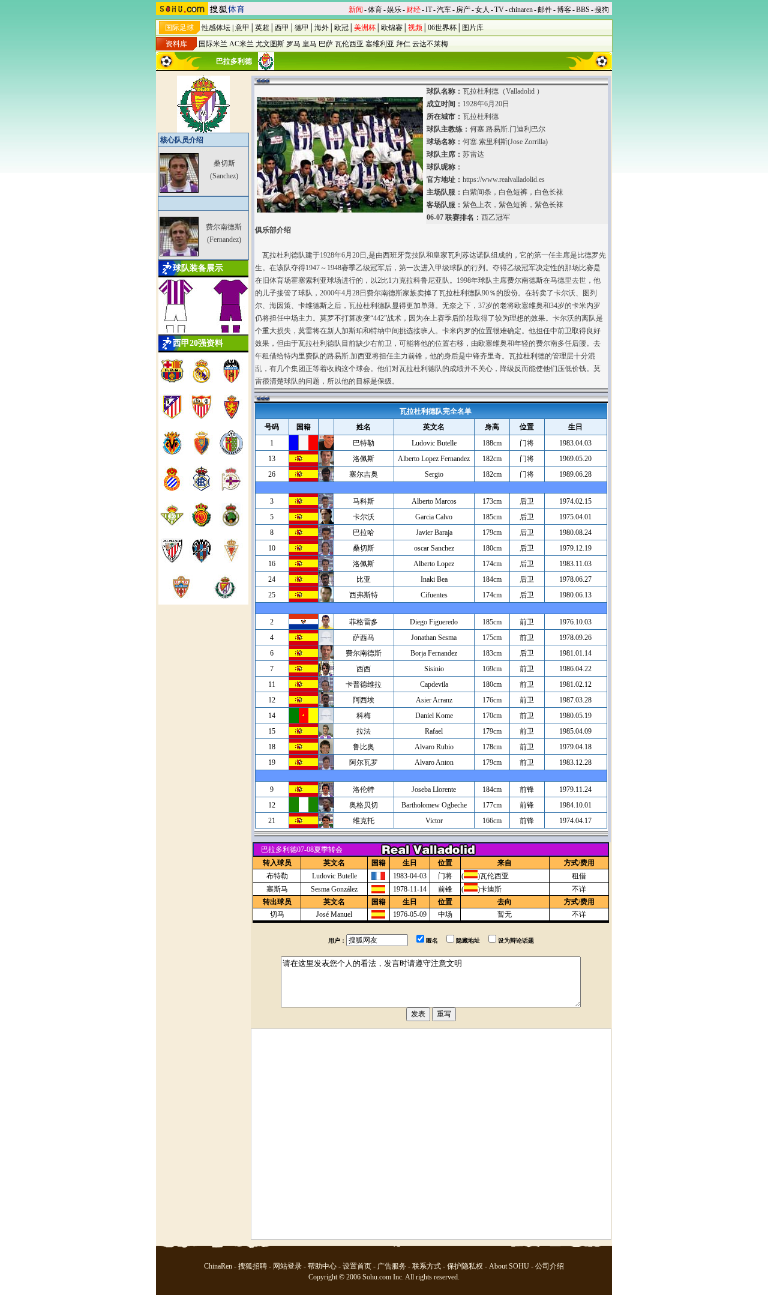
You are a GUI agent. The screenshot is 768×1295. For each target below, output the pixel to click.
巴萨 (326, 44)
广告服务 (391, 1266)
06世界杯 (442, 27)
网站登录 (287, 1266)
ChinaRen (218, 1266)
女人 (482, 9)
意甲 (242, 27)
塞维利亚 (379, 44)
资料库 (176, 44)
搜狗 (602, 9)
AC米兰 (241, 44)
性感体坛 (216, 27)
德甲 (302, 27)
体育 (375, 9)
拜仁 (403, 44)
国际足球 (179, 27)
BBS (583, 9)
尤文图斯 (270, 44)
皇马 (309, 44)
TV (499, 9)
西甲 (282, 27)
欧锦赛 (392, 27)
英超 (262, 27)
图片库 (473, 27)
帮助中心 (322, 1266)
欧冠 (341, 27)
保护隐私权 (465, 1266)
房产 (463, 9)
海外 (321, 27)
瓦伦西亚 (349, 44)
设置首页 (357, 1266)
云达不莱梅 (430, 44)
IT (428, 9)
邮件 (545, 9)
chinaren (521, 9)
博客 (564, 9)
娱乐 (394, 9)
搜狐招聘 (252, 1266)
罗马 (293, 44)
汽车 (444, 9)
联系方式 (426, 1266)
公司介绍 (549, 1266)
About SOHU (509, 1266)
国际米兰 (213, 44)
